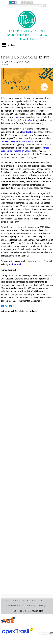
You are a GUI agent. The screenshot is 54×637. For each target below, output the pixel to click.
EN (13, 3)
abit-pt (8, 620)
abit (2, 311)
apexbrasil (9, 311)
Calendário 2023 (22, 311)
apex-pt (18, 630)
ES (16, 3)
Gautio (45, 630)
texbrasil (33, 311)
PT (10, 3)
